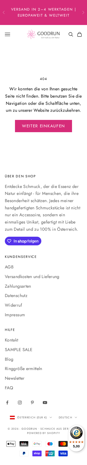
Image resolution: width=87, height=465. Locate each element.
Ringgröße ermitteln (23, 369)
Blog (9, 359)
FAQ (9, 388)
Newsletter (15, 378)
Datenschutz (16, 295)
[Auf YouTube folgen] (45, 402)
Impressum (15, 315)
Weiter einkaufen (43, 126)
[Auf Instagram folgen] (19, 402)
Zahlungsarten (18, 286)
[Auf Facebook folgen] (7, 402)
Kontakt (11, 340)
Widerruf (13, 305)
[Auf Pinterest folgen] (32, 402)
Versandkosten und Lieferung (32, 276)
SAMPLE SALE (18, 350)
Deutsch (65, 417)
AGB (9, 267)
